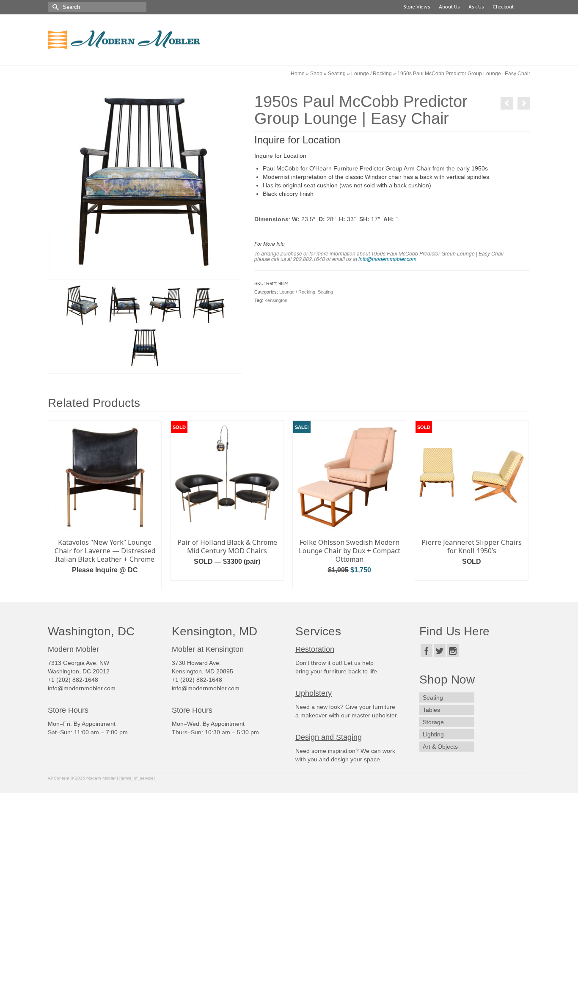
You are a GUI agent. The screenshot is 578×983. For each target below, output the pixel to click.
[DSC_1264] (81, 305)
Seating (325, 291)
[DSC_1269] (145, 347)
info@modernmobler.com (387, 258)
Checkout (503, 7)
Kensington (275, 300)
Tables (431, 709)
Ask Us (476, 7)
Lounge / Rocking (297, 291)
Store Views (416, 7)
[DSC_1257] (144, 182)
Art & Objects (440, 746)
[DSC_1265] (123, 305)
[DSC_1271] (166, 305)
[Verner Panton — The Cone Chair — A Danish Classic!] (507, 103)
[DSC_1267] (208, 305)
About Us (449, 7)
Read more (227, 574)
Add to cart (105, 582)
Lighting (433, 734)
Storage (433, 722)
